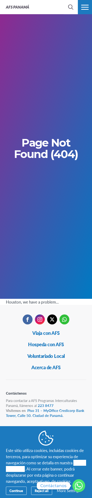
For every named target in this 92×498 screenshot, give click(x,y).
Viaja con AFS (46, 333)
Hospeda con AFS (46, 344)
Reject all (42, 490)
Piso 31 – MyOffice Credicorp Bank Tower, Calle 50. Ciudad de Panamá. (45, 413)
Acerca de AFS (46, 367)
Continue (16, 490)
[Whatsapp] (78, 485)
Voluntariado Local (46, 356)
